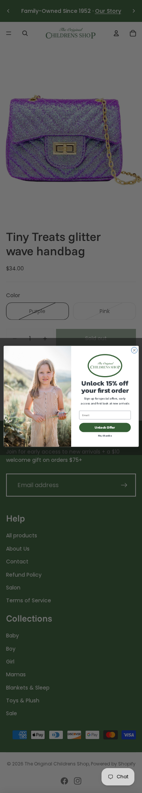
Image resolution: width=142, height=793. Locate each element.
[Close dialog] (134, 350)
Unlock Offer (105, 427)
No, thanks (105, 436)
